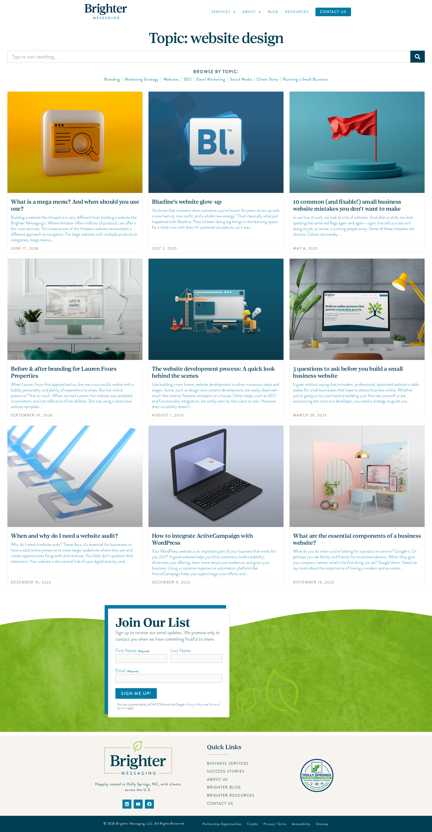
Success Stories (226, 771)
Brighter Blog (224, 787)
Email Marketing (210, 79)
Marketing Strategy (142, 79)
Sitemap (322, 824)
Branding (112, 79)
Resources (297, 11)
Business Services (228, 763)
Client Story (267, 79)
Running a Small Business (305, 79)
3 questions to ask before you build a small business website (348, 372)
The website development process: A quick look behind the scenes (213, 372)
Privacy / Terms (274, 824)
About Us (217, 779)
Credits (252, 824)
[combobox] (208, 57)
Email (126, 670)
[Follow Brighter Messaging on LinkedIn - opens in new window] (126, 804)
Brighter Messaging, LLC (134, 823)
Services (221, 11)
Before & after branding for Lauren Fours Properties (63, 372)
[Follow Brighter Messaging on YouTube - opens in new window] (138, 804)
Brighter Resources (230, 795)
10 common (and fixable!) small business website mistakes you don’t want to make (347, 205)
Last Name (181, 650)
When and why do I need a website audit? (64, 535)
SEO (188, 79)
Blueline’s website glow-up (186, 201)
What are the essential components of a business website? (357, 539)
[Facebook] (149, 804)
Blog (273, 11)
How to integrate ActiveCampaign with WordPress (202, 539)
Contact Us (333, 11)
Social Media (241, 79)
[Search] (417, 57)
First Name (132, 650)
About (249, 11)
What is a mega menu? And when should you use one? (75, 205)
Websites (171, 79)
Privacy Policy (194, 704)
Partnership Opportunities (222, 824)
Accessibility (301, 824)
